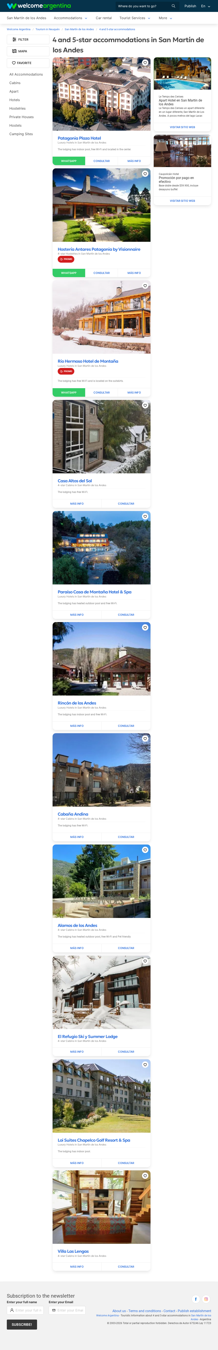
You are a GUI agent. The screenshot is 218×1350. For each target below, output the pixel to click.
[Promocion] (66, 259)
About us (119, 1311)
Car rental (104, 18)
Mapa (22, 51)
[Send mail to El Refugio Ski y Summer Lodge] (126, 1052)
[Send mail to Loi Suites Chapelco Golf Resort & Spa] (126, 1163)
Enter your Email (61, 1302)
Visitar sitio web (182, 127)
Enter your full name (22, 1302)
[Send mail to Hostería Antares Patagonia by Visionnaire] (101, 273)
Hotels (14, 100)
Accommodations (68, 18)
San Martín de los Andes (26, 18)
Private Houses (21, 117)
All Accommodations (26, 74)
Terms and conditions (144, 1311)
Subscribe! (22, 1324)
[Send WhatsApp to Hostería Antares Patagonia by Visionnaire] (69, 273)
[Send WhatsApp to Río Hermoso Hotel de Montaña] (69, 392)
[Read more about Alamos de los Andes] (77, 948)
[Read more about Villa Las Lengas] (77, 1267)
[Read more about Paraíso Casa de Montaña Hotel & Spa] (77, 615)
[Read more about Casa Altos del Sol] (77, 503)
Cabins (14, 83)
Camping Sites (21, 134)
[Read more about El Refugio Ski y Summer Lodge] (77, 1052)
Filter (23, 39)
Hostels (15, 125)
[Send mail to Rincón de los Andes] (126, 726)
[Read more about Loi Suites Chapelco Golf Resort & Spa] (77, 1163)
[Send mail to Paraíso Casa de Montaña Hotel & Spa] (126, 615)
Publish (190, 6)
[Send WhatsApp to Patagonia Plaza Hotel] (69, 161)
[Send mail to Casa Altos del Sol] (126, 503)
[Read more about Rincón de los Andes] (77, 726)
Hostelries (17, 108)
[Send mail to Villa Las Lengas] (126, 1267)
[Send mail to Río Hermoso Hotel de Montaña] (101, 392)
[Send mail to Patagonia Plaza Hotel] (101, 161)
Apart (14, 91)
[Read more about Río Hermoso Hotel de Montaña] (134, 392)
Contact (169, 1311)
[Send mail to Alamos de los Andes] (126, 948)
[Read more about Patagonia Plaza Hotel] (134, 161)
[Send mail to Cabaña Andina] (126, 837)
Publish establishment (194, 1311)
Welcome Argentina (107, 1315)
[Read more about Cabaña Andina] (77, 837)
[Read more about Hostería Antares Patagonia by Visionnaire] (134, 273)
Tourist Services (132, 18)
